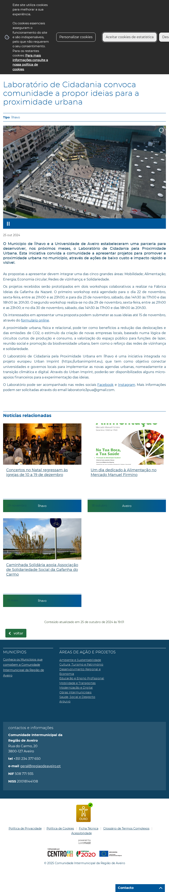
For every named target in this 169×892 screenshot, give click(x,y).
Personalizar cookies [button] (76, 37)
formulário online (35, 320)
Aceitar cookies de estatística (130, 37)
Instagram (126, 385)
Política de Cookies (60, 828)
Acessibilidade (81, 833)
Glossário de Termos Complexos (126, 828)
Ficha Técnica (88, 828)
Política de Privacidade (25, 828)
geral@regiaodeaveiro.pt (40, 766)
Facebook (105, 385)
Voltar (18, 633)
